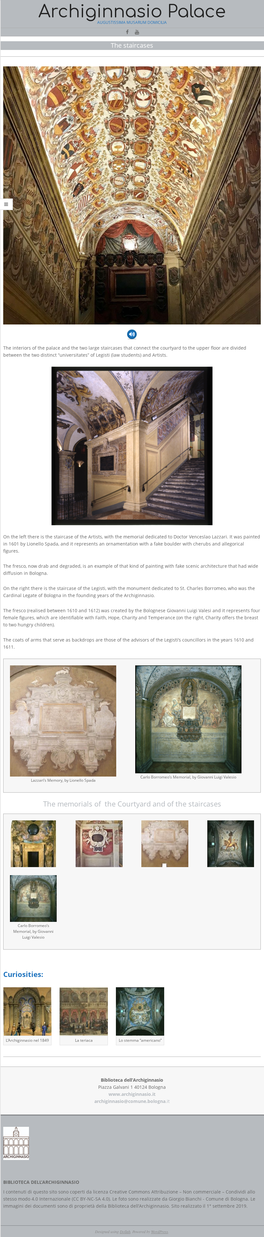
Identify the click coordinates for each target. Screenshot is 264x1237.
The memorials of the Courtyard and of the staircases (132, 803)
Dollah (125, 1231)
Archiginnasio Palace (132, 12)
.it (132, 1101)
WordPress (159, 1231)
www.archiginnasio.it (132, 1094)
